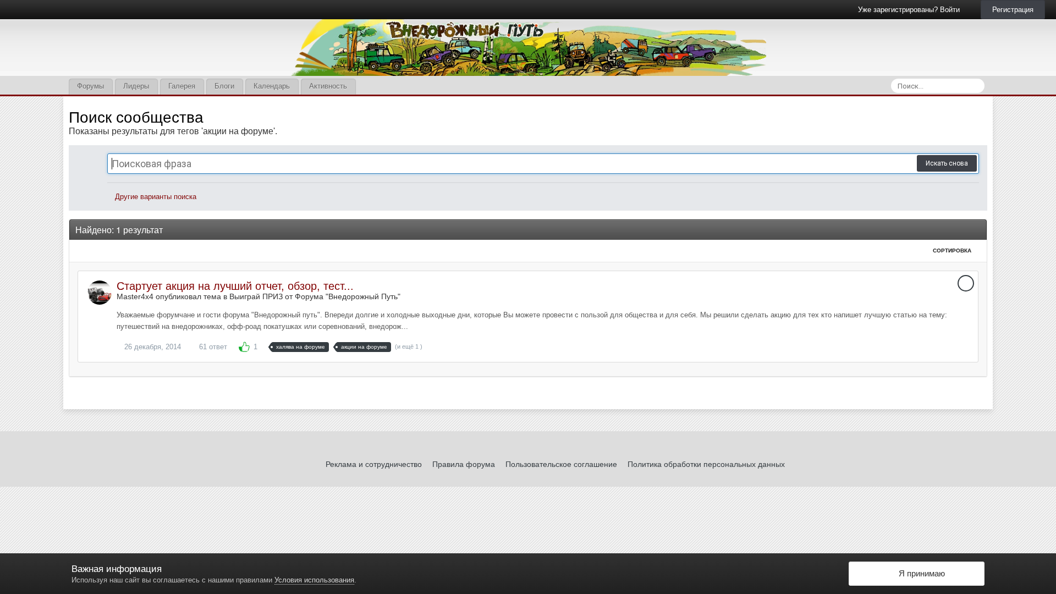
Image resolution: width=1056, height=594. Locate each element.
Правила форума (463, 464)
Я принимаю (919, 573)
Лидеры (136, 86)
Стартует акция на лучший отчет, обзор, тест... (235, 286)
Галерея (181, 86)
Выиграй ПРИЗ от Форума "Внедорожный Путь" (314, 296)
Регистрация (1012, 10)
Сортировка (953, 251)
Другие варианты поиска (154, 197)
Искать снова (947, 163)
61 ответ (212, 347)
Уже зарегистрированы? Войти (911, 10)
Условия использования (314, 580)
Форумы (90, 86)
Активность (328, 86)
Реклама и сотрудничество (374, 464)
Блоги (224, 86)
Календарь (272, 86)
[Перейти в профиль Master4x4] (99, 292)
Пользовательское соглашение (561, 464)
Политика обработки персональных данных (706, 464)
